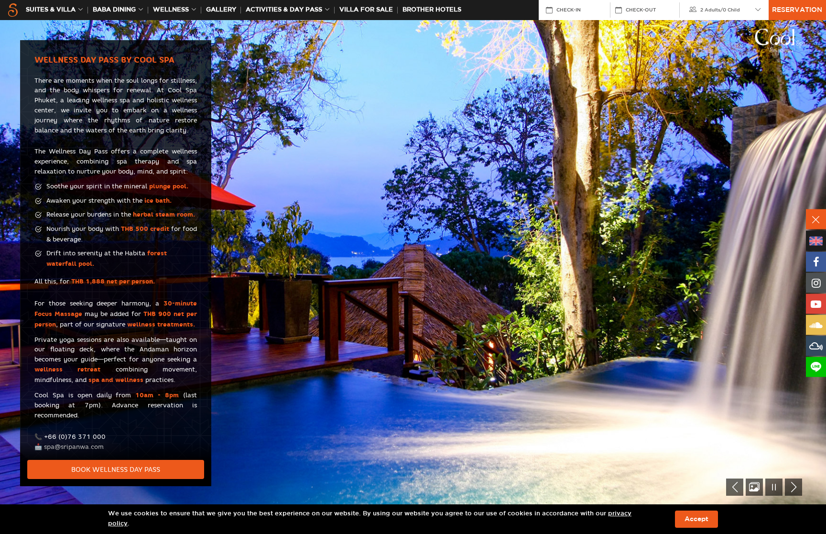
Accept (696, 519)
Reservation (797, 10)
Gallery (221, 9)
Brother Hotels (431, 9)
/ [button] (720, 10)
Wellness (171, 9)
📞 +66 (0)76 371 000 (70, 436)
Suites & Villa (51, 9)
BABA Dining (114, 9)
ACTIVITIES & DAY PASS (284, 9)
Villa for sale (366, 9)
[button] (734, 487)
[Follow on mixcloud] (816, 346)
